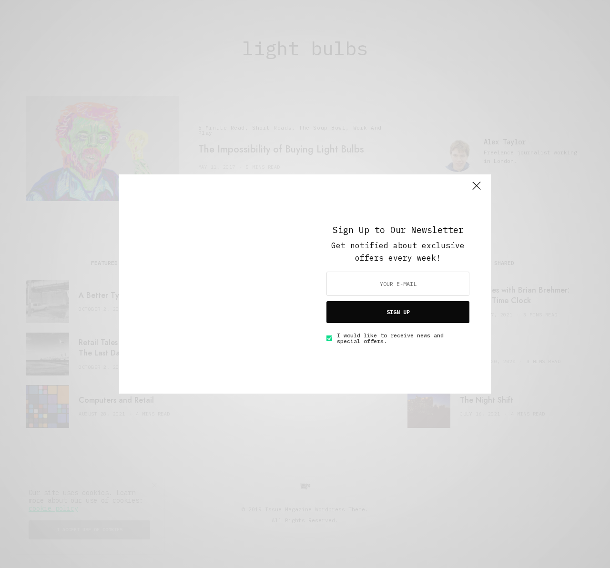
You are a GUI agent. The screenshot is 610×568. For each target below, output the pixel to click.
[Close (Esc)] (476, 189)
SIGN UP (398, 311)
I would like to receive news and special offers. (390, 338)
